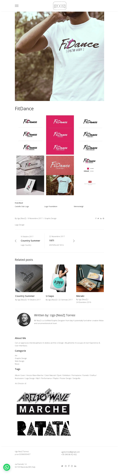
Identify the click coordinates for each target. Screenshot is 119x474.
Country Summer (25, 296)
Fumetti (86, 375)
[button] (6, 467)
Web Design (19, 361)
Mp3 (38, 378)
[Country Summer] (29, 278)
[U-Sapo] (59, 278)
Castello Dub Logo (22, 206)
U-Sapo (50, 296)
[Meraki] (90, 278)
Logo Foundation (50, 206)
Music (17, 364)
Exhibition (66, 375)
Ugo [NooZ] (21, 218)
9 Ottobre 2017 (34, 299)
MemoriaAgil (78, 206)
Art (16, 355)
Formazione (76, 375)
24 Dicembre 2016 (83, 302)
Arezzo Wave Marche (34, 375)
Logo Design (19, 225)
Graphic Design (50, 218)
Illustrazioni (19, 378)
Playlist (56, 378)
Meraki (80, 296)
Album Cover (20, 375)
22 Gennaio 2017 (66, 299)
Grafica (93, 375)
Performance (46, 378)
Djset (59, 375)
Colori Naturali (50, 375)
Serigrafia (76, 378)
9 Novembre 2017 (35, 218)
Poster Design (65, 378)
